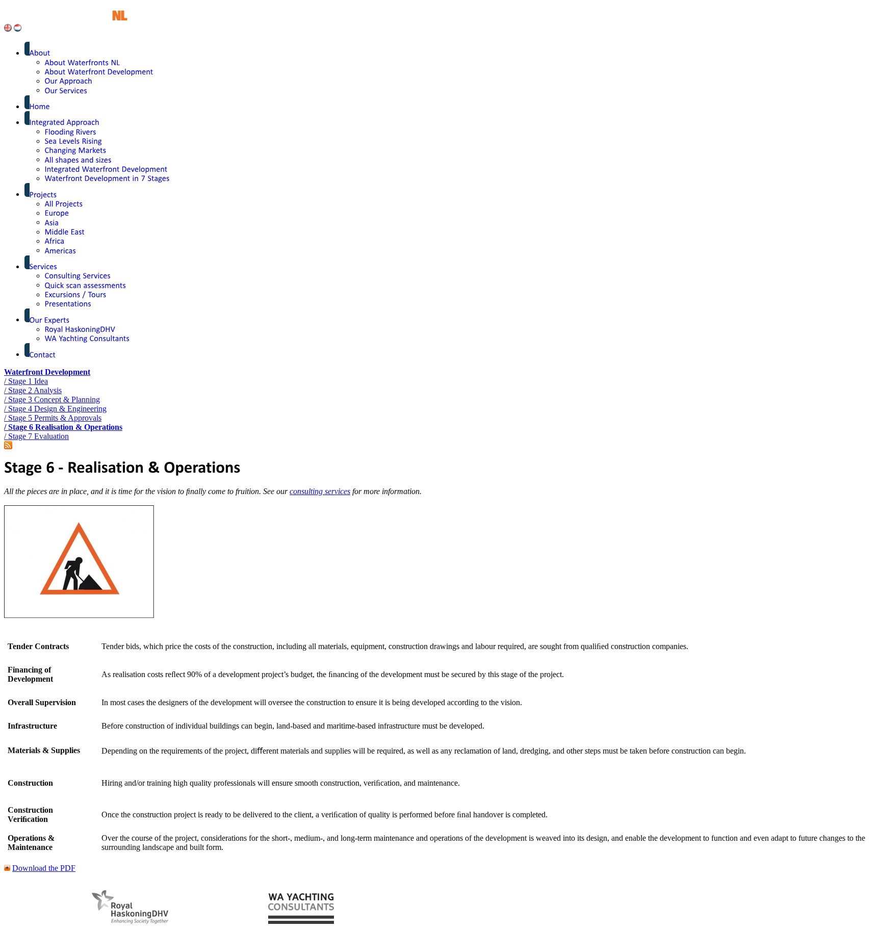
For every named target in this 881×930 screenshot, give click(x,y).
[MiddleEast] (65, 231)
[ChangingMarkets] (76, 150)
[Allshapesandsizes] (78, 159)
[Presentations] (68, 303)
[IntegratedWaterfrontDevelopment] (106, 169)
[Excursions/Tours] (76, 294)
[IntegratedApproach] (65, 122)
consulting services (320, 491)
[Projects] (43, 194)
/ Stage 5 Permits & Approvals (52, 418)
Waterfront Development (47, 372)
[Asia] (52, 222)
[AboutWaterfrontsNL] (82, 62)
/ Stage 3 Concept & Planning (52, 399)
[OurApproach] (69, 80)
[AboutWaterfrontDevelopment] (99, 71)
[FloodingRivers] (70, 131)
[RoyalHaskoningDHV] (80, 329)
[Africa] (55, 241)
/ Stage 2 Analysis (33, 390)
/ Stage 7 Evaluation (36, 436)
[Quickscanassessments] (85, 284)
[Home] (40, 106)
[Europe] (57, 213)
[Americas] (60, 250)
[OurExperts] (50, 319)
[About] (40, 52)
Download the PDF (43, 868)
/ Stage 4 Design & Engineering (55, 408)
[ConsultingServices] (78, 275)
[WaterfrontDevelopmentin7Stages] (107, 178)
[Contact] (43, 354)
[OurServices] (66, 90)
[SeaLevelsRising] (73, 141)
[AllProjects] (64, 203)
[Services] (44, 266)
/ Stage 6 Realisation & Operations (63, 427)
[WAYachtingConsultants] (87, 338)
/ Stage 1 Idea (26, 381)
